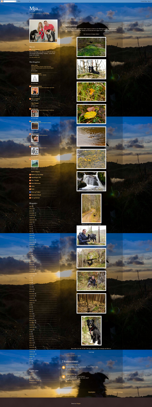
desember (31, 213)
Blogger (78, 403)
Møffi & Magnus (35, 171)
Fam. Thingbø (35, 180)
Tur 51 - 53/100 (42, 75)
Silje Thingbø (35, 103)
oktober (31, 217)
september (32, 219)
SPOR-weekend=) (43, 135)
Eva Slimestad (35, 159)
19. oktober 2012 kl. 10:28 (72, 369)
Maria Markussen (35, 183)
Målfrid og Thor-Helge (37, 174)
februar (31, 208)
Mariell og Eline (70, 374)
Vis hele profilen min (34, 57)
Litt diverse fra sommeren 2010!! (46, 160)
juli (30, 224)
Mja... (35, 8)
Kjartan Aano (34, 109)
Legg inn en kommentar (70, 385)
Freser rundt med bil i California (46, 110)
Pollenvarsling (33, 382)
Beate (32, 189)
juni (30, 226)
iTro (30, 376)
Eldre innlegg (118, 392)
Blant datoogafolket (36, 86)
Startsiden (91, 392)
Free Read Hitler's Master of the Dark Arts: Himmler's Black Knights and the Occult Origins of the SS (42, 68)
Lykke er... (33, 104)
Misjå (30, 378)
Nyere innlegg (65, 392)
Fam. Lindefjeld (35, 99)
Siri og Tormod (35, 197)
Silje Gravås (34, 146)
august (31, 222)
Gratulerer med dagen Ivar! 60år (46, 87)
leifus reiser (34, 65)
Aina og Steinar (35, 49)
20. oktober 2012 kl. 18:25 (72, 381)
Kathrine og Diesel (36, 73)
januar (30, 211)
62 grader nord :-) (43, 148)
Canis (30, 373)
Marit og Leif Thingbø (72, 364)
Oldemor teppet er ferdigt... (45, 122)
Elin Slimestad (35, 134)
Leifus (33, 186)
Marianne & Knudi (36, 195)
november (31, 215)
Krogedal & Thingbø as (35, 380)
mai (30, 228)
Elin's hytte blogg (36, 121)
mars (30, 233)
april (30, 206)
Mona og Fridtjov (36, 192)
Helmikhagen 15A (36, 177)
